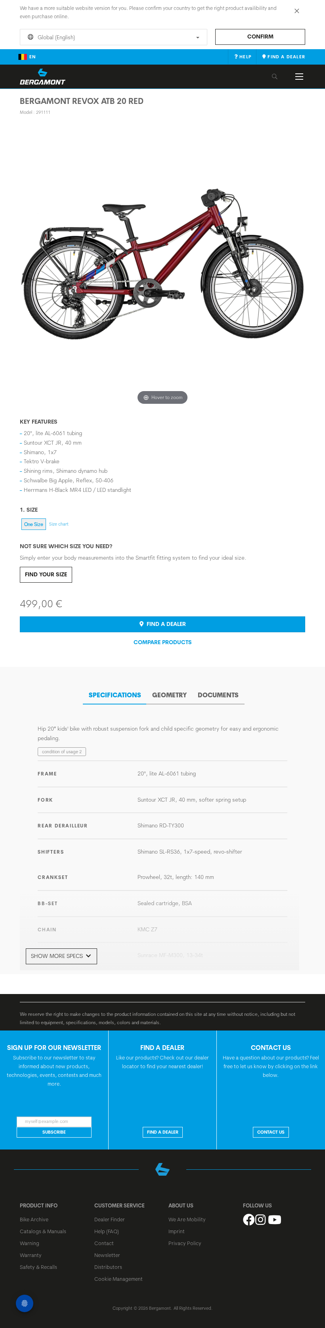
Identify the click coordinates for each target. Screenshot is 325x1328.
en (32, 56)
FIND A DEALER (162, 1132)
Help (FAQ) (106, 1231)
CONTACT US (271, 1132)
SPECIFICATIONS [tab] (115, 695)
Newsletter (107, 1255)
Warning (29, 1243)
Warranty (31, 1255)
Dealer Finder (109, 1219)
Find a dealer (165, 624)
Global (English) (55, 37)
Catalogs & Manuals (43, 1231)
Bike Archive (34, 1219)
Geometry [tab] (169, 695)
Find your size (46, 574)
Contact (104, 1243)
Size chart (59, 524)
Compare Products (163, 642)
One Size (33, 524)
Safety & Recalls (38, 1267)
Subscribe (54, 1132)
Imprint (176, 1231)
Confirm (260, 36)
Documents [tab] (218, 695)
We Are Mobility (187, 1219)
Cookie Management (118, 1279)
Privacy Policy (184, 1243)
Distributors (108, 1267)
